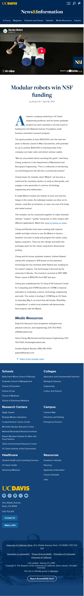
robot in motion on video (56, 222)
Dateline (49, 20)
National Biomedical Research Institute (19, 431)
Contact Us (10, 517)
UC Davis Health (9, 465)
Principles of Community (64, 554)
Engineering (49, 386)
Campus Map (50, 412)
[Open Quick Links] (79, 3)
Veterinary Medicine (11, 469)
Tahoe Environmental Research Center (19, 443)
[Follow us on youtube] (26, 496)
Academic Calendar (52, 460)
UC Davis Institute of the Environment (19, 448)
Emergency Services (53, 421)
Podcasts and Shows (33, 20)
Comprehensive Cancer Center (16, 421)
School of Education (11, 386)
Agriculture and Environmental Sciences (61, 376)
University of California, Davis (19, 545)
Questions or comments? (18, 554)
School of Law (8, 390)
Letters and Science (53, 390)
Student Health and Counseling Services (20, 460)
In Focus (6, 20)
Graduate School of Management (17, 381)
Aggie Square (8, 412)
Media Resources (64, 20)
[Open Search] (74, 3)
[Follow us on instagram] (10, 496)
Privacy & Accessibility (42, 554)
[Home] (15, 488)
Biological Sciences (52, 381)
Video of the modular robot (31, 358)
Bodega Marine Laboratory (14, 417)
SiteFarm (54, 571)
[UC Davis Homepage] (9, 3)
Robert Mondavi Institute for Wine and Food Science (19, 438)
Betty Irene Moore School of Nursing (18, 376)
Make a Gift (10, 525)
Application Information (54, 469)
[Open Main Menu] (68, 3)
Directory (48, 465)
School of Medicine (10, 395)
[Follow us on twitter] (21, 496)
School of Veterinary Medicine (15, 400)
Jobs (46, 479)
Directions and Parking (54, 417)
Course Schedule (51, 474)
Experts (77, 20)
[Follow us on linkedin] (15, 496)
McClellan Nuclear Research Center (18, 426)
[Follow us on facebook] (4, 496)
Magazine (17, 20)
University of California (41, 557)
